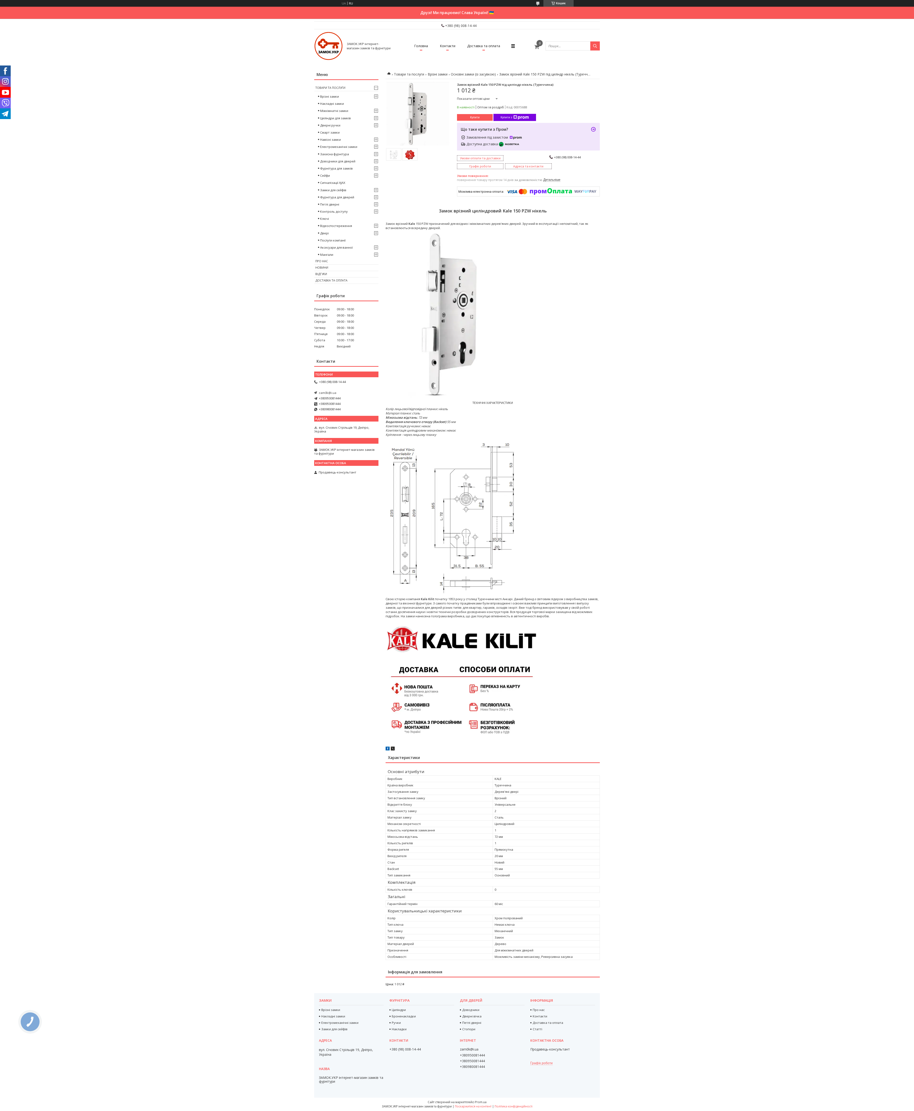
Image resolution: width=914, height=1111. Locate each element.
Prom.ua (481, 1102)
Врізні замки (437, 74)
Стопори (468, 1029)
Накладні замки (332, 103)
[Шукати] (595, 45)
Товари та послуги (409, 74)
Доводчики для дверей (337, 161)
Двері (324, 233)
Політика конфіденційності (513, 1106)
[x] (393, 749)
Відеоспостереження (336, 226)
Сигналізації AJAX (332, 183)
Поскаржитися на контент (473, 1106)
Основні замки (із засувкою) (473, 74)
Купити (475, 117)
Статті (537, 1029)
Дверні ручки (330, 125)
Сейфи (325, 175)
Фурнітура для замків (336, 168)
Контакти (447, 46)
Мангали (326, 254)
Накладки (399, 1029)
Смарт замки (330, 132)
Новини (321, 268)
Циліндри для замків (335, 118)
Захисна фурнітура (334, 154)
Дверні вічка (472, 1016)
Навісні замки (330, 139)
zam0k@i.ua (327, 393)
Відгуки (321, 274)
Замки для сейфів (333, 190)
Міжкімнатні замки (334, 111)
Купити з (506, 117)
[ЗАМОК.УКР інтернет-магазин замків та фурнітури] (328, 46)
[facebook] (388, 749)
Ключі (324, 218)
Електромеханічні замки (338, 147)
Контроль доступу (334, 211)
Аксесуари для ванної (336, 247)
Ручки (396, 1023)
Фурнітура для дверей (337, 197)
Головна (421, 46)
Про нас (321, 261)
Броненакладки (404, 1016)
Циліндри (399, 1010)
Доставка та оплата (483, 46)
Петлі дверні (329, 204)
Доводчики (470, 1010)
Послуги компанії (333, 240)
